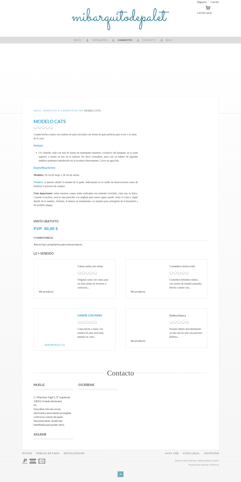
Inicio (77, 40)
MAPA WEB (171, 453)
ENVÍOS (27, 453)
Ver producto (54, 344)
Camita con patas (90, 315)
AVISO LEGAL (191, 453)
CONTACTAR (211, 453)
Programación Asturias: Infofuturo (204, 465)
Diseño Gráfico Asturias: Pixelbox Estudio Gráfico (197, 460)
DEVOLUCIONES (74, 453)
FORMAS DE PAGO (48, 453)
